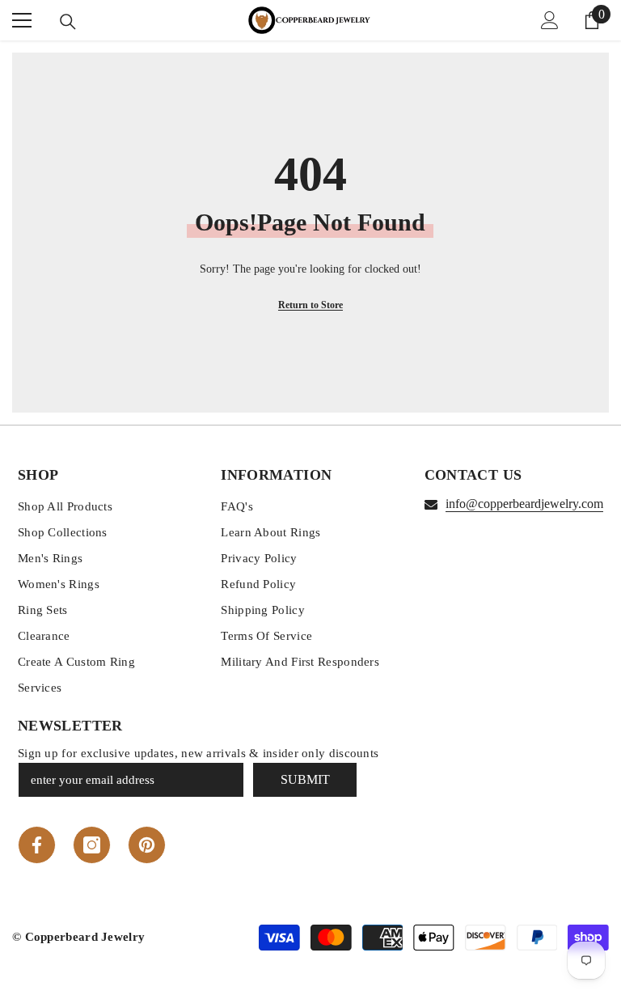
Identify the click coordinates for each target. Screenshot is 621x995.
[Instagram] (92, 845)
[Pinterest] (147, 845)
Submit (305, 779)
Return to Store (310, 305)
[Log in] (550, 20)
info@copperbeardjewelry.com (524, 503)
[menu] (22, 20)
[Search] (68, 22)
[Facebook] (37, 845)
